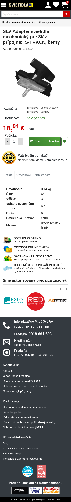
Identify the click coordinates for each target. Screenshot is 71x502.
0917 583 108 (31, 327)
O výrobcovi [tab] (23, 174)
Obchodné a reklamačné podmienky (24, 406)
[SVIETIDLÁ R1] (21, 4)
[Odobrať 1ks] (7, 141)
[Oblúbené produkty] (56, 5)
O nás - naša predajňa (16, 375)
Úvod (5, 22)
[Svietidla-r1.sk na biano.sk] (41, 471)
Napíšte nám (26, 160)
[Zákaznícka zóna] (48, 4)
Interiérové (33, 107)
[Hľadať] (66, 14)
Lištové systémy (46, 22)
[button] (61, 289)
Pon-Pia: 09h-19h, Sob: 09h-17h (33, 354)
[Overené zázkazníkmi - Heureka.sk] (28, 471)
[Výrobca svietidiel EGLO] (13, 300)
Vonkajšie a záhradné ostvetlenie (22, 458)
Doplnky (44, 111)
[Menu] (4, 5)
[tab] (8, 175)
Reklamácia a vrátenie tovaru (20, 417)
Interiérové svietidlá (22, 22)
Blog (5, 443)
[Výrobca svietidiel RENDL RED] (35, 301)
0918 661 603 (33, 334)
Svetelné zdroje (12, 453)
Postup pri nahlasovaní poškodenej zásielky (29, 422)
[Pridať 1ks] (20, 141)
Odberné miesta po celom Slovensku (25, 386)
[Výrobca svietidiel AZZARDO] (57, 300)
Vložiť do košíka (46, 141)
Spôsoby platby (12, 412)
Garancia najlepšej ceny (17, 391)
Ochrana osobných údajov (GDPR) (23, 427)
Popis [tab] (8, 174)
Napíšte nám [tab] (42, 174)
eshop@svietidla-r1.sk (27, 344)
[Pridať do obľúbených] (64, 141)
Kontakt (7, 370)
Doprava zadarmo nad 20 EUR (21, 380)
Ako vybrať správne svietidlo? (20, 448)
